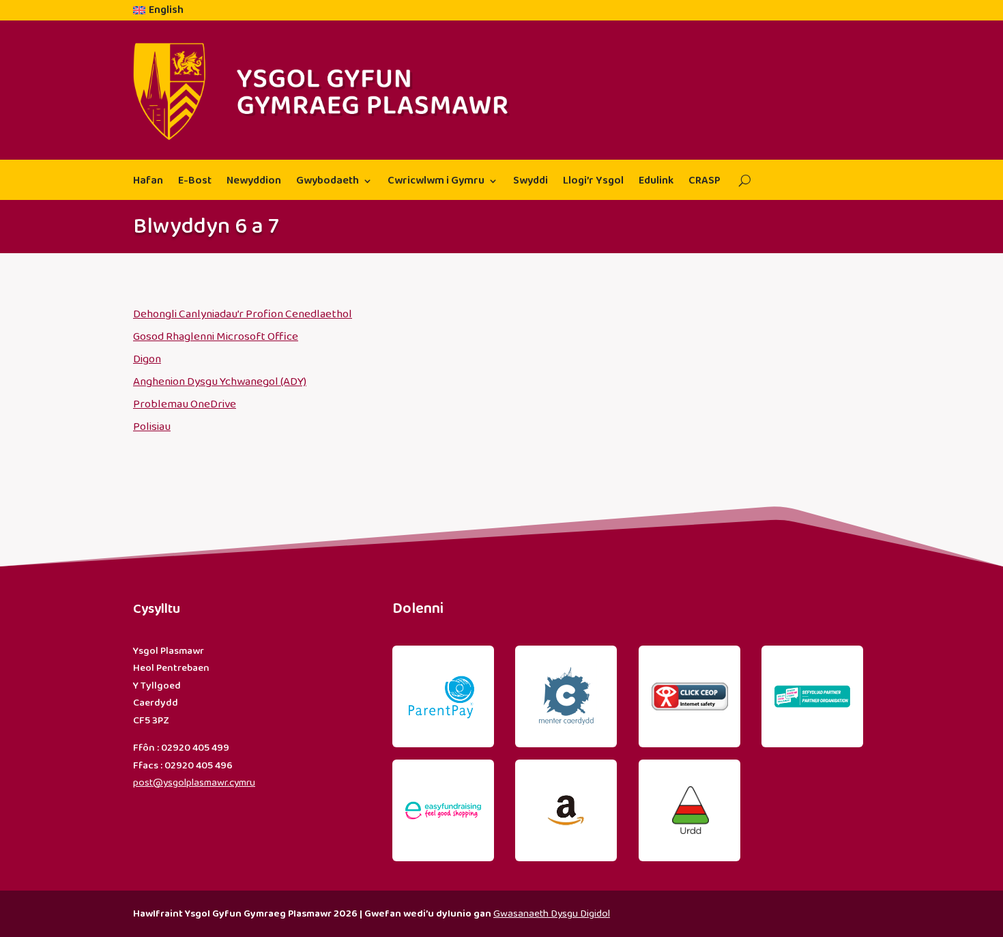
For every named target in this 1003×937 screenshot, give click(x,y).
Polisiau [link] (152, 427)
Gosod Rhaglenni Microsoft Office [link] (215, 337)
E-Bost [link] (195, 182)
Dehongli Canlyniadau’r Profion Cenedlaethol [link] (242, 314)
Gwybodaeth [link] (327, 182)
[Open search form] (739, 181)
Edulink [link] (656, 182)
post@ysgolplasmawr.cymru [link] (194, 783)
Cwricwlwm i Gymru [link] (436, 182)
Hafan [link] (148, 182)
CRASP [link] (704, 182)
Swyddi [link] (530, 182)
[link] (158, 12)
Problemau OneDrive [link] (184, 404)
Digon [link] (147, 359)
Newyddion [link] (254, 182)
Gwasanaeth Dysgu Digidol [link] (551, 914)
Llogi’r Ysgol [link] (593, 182)
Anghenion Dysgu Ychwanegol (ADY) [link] (219, 382)
